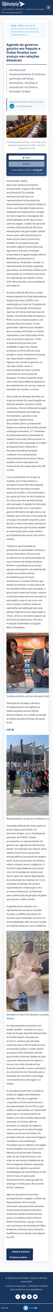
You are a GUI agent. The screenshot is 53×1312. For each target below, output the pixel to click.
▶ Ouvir (26, 158)
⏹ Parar (26, 164)
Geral (20, 25)
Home (13, 25)
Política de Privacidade (15, 1286)
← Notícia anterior (20, 1251)
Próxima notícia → (20, 1257)
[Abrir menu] (48, 7)
